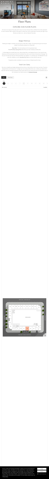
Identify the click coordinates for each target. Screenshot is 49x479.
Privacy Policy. (5, 476)
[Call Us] (43, 2)
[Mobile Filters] (46, 77)
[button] (41, 474)
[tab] (3, 77)
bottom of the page (33, 72)
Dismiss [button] (41, 471)
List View (5, 87)
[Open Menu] (46, 2)
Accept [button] (42, 468)
